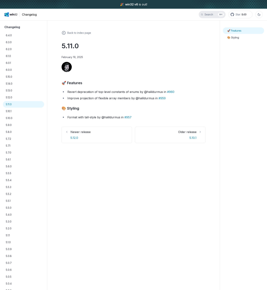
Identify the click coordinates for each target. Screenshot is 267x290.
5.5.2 (8, 193)
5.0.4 (9, 283)
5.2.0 (8, 228)
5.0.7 (9, 262)
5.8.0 (9, 131)
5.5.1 (8, 200)
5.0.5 (8, 276)
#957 (128, 117)
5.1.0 (8, 242)
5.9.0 (9, 124)
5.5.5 (8, 173)
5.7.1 (8, 145)
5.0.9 (9, 249)
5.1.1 (8, 235)
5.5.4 (8, 180)
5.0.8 (9, 256)
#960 (170, 92)
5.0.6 (9, 269)
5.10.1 (8, 111)
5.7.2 (8, 138)
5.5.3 (8, 187)
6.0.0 (9, 69)
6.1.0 (8, 56)
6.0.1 (8, 62)
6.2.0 (9, 49)
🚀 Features (234, 30)
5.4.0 (9, 214)
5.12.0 (9, 97)
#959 (162, 98)
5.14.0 (9, 83)
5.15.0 (9, 76)
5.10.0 (9, 118)
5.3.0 (8, 221)
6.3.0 (9, 42)
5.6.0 (9, 166)
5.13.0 (9, 90)
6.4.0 (9, 35)
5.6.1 (8, 159)
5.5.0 (8, 207)
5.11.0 (9, 104)
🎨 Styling (233, 37)
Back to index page (79, 32)
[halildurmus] (67, 67)
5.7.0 (8, 152)
